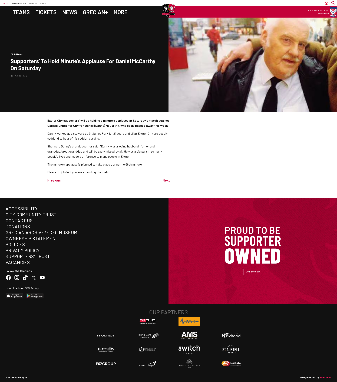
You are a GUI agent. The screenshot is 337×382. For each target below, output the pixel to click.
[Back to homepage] (168, 10)
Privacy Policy (23, 250)
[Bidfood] (231, 335)
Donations (18, 226)
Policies (15, 244)
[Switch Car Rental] (189, 349)
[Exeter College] (147, 363)
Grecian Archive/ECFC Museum (41, 232)
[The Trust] (147, 321)
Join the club (18, 3)
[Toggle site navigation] (5, 12)
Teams (21, 12)
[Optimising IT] (147, 349)
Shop (43, 3)
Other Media (325, 377)
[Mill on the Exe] (189, 363)
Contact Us (19, 220)
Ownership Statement (32, 238)
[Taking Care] (147, 335)
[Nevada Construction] (189, 321)
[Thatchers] (106, 349)
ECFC (5, 3)
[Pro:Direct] (106, 336)
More (120, 12)
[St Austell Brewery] (231, 349)
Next (166, 180)
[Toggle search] (333, 3)
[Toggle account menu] (326, 3)
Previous (54, 180)
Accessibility (22, 208)
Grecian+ (95, 12)
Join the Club (253, 271)
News (69, 12)
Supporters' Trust (28, 256)
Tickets (33, 3)
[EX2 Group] (106, 363)
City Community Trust (31, 214)
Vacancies (18, 262)
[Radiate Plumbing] (231, 363)
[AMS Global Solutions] (189, 335)
